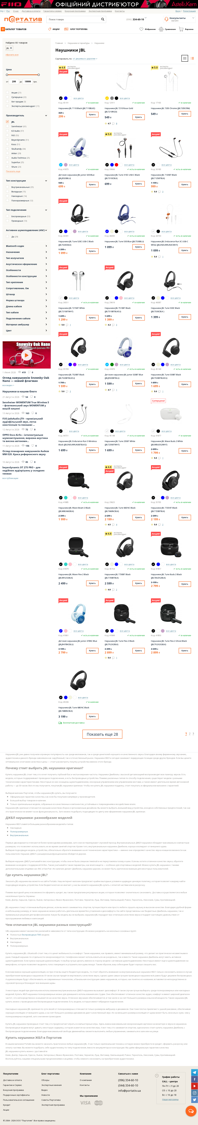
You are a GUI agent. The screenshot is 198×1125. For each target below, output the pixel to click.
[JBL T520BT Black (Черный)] (60, 364)
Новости (45, 1095)
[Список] (192, 58)
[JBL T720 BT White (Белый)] (158, 498)
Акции (56, 29)
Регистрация (189, 11)
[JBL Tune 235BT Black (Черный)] (112, 431)
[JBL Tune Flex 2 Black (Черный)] (107, 631)
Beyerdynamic (18, 139)
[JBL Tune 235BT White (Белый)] (107, 431)
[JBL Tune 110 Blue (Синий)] (66, 98)
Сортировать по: (63, 58)
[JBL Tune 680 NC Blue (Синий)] (66, 697)
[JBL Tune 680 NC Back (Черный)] (60, 697)
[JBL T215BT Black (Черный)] (66, 298)
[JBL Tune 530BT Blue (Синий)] (163, 364)
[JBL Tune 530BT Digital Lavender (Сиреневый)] (167, 364)
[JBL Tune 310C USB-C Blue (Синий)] (112, 165)
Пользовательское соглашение (18, 1100)
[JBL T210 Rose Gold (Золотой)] (107, 98)
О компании (86, 1080)
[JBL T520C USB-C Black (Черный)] (60, 231)
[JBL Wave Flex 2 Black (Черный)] (60, 564)
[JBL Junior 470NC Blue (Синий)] (60, 631)
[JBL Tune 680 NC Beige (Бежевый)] (70, 697)
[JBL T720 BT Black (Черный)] (153, 497)
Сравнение (170, 29)
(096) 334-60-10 (128, 1080)
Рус (8, 11)
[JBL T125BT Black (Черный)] (153, 164)
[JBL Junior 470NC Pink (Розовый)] (66, 631)
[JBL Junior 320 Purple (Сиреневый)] (66, 165)
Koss (13, 144)
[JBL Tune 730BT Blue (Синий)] (116, 564)
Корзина (189, 29)
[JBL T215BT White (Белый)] (60, 298)
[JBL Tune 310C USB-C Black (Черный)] (107, 164)
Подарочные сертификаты (16, 1095)
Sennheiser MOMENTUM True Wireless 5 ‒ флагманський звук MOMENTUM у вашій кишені (25, 405)
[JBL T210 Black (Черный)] (116, 98)
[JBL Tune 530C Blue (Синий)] (163, 298)
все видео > (8, 385)
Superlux (15, 162)
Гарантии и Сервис (12, 1085)
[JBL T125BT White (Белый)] (158, 165)
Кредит (6, 1104)
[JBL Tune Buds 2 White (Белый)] (163, 564)
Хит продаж (17, 101)
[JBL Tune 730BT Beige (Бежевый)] (112, 564)
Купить (92, 115)
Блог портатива (78, 29)
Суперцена (16, 97)
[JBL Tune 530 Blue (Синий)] (107, 231)
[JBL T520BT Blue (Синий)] (70, 364)
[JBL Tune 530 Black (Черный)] (116, 231)
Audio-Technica (18, 157)
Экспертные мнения (51, 1085)
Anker (14, 153)
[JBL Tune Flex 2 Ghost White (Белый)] (158, 631)
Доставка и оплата (12, 1080)
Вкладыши (16, 191)
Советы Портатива (50, 1100)
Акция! (63, 71)
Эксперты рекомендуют (23, 106)
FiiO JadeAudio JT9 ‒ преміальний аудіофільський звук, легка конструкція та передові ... (22, 421)
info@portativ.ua (129, 1090)
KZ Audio (15, 130)
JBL (13, 121)
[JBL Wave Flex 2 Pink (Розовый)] (70, 564)
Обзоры (45, 1080)
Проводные (17, 220)
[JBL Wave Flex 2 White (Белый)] (75, 564)
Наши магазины (170, 1099)
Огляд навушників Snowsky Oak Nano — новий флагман (25, 379)
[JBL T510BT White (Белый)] (112, 298)
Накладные (17, 196)
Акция (14, 92)
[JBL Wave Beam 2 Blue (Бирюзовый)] (66, 498)
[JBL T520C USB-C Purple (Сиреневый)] (75, 231)
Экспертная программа (53, 1104)
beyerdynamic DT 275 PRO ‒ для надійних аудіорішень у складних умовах (23, 470)
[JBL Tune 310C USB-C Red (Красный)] (116, 165)
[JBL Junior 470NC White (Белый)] (70, 631)
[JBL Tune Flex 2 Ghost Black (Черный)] (153, 631)
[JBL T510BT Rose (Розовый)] (121, 298)
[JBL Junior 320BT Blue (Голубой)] (107, 364)
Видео (44, 1090)
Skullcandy (16, 148)
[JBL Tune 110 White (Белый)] (70, 98)
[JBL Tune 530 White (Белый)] (121, 231)
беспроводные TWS (31, 934)
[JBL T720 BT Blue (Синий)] (163, 498)
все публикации (10, 478)
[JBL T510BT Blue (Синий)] (116, 298)
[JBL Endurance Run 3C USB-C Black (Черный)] (158, 231)
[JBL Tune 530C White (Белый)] (167, 298)
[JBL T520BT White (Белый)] (66, 364)
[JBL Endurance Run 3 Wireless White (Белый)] (66, 431)
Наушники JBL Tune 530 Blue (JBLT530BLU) (124, 241)
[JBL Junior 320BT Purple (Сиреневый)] (116, 364)
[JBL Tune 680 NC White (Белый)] (75, 697)
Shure (14, 166)
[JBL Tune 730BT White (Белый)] (121, 564)
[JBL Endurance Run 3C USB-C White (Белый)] (153, 231)
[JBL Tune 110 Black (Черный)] (60, 98)
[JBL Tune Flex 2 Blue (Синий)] (112, 631)
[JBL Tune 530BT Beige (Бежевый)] (158, 364)
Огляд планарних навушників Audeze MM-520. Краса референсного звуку (25, 453)
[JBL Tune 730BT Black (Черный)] (107, 564)
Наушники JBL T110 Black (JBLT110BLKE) (76, 108)
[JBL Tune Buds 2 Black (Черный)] (153, 564)
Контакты (85, 1085)
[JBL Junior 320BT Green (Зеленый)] (112, 364)
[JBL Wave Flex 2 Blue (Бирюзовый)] (66, 564)
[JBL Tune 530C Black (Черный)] (153, 298)
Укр (2, 11)
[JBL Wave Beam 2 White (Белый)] (70, 498)
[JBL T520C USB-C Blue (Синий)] (66, 231)
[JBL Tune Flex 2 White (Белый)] (116, 631)
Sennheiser (16, 126)
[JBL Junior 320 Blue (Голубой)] (60, 164)
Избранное (150, 29)
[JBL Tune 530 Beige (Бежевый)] (112, 231)
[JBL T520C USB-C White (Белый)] (70, 231)
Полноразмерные (20, 200)
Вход (178, 11)
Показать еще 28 (102, 734)
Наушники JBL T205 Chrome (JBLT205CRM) (170, 108)
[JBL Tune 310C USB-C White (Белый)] (121, 165)
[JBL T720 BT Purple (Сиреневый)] (167, 498)
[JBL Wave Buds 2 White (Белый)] (153, 431)
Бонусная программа (13, 1090)
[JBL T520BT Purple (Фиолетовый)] (75, 364)
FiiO (13, 135)
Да (12, 236)
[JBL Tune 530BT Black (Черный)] (153, 364)
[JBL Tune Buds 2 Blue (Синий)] (158, 564)
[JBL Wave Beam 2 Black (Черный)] (60, 497)
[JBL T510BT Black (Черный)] (107, 298)
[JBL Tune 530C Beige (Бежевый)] (158, 298)
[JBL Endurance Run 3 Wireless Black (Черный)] (60, 431)
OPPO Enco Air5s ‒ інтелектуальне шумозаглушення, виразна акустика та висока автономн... (25, 437)
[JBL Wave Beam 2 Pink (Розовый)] (75, 498)
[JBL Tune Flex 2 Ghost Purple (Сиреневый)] (163, 631)
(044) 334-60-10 (128, 1085)
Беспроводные (18, 216)
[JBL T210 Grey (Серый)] (112, 98)
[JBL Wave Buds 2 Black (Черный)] (158, 431)
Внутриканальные (20, 187)
